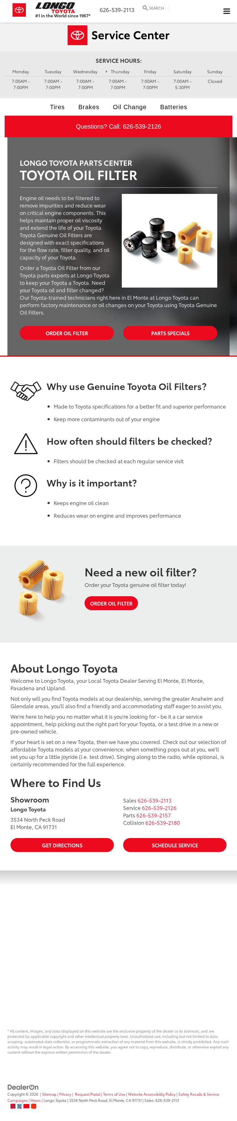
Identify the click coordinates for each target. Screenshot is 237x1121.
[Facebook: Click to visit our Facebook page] (13, 1106)
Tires (57, 107)
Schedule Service (175, 845)
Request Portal (87, 1094)
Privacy (65, 1094)
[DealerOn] (23, 1087)
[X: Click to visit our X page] (19, 1106)
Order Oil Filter (67, 332)
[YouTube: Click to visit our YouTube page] (26, 1106)
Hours (36, 1100)
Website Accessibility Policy (152, 1094)
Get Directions (62, 845)
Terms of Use (114, 1094)
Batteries (173, 107)
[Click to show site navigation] (226, 11)
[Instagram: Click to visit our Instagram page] (33, 1106)
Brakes (88, 107)
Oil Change (130, 107)
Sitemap (49, 1094)
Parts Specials (170, 332)
